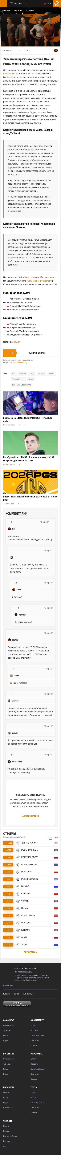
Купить (33, 1025)
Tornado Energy (18, 379)
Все (50, 838)
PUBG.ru (18, 975)
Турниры (6, 1030)
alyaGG (51, 374)
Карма (6, 994)
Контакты (28, 994)
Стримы (30, 11)
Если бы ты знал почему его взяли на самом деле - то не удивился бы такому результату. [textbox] (30, 568)
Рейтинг (16, 994)
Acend (31, 379)
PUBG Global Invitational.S (39, 281)
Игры (5, 1040)
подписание (9, 74)
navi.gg (17, 342)
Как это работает (37, 1035)
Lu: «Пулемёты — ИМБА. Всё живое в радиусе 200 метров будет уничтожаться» (28, 459)
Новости (18, 11)
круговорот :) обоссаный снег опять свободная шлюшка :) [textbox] (30, 538)
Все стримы (30, 952)
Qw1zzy (41, 374)
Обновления (8, 1025)
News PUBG (8, 985)
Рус (56, 838)
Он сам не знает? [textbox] (23, 622)
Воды (5, 1102)
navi (13, 374)
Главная (6, 11)
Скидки (33, 1045)
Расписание (8, 1108)
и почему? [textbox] (17, 597)
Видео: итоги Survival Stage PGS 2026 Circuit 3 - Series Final (30, 498)
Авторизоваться (30, 816)
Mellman (22, 374)
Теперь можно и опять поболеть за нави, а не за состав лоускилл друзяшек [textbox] (30, 742)
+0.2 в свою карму (19, 363)
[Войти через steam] (57, 3)
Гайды (5, 1035)
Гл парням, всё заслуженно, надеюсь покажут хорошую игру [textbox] (27, 771)
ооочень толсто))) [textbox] (18, 683)
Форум (6, 1092)
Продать (34, 1030)
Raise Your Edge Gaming (21, 385)
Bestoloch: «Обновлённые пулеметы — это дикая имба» (27, 420)
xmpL (32, 374)
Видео (5, 1097)
